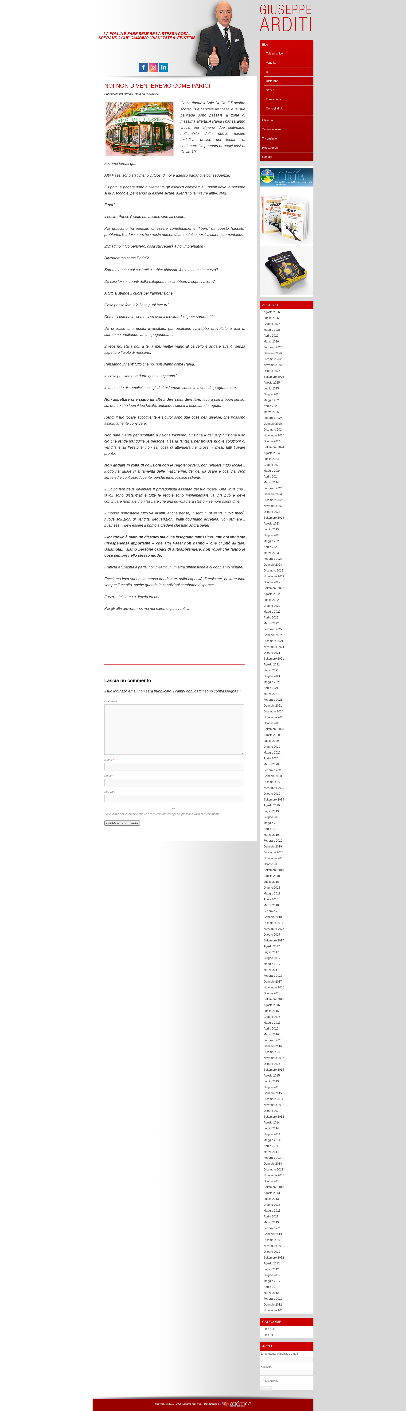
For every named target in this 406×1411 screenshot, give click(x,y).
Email (108, 775)
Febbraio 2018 (273, 911)
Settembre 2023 (274, 517)
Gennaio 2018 (273, 917)
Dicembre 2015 (273, 1052)
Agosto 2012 (272, 1263)
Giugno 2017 (272, 958)
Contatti (267, 157)
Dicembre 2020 (273, 711)
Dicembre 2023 (273, 500)
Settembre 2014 (274, 1116)
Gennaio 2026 (273, 353)
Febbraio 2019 (273, 840)
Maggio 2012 (272, 1281)
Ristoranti (272, 81)
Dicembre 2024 (273, 429)
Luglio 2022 (271, 600)
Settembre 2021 (274, 658)
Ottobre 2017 (272, 934)
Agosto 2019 (272, 805)
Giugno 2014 (272, 1134)
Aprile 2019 (271, 829)
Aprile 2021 (271, 688)
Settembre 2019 (274, 799)
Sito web (109, 791)
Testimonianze (271, 129)
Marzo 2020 (271, 764)
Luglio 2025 (271, 388)
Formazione (273, 99)
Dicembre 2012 (273, 1240)
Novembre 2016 (274, 987)
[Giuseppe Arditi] (285, 29)
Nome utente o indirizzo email (279, 1353)
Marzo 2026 (271, 341)
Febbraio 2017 (273, 975)
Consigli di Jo (274, 108)
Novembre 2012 (274, 1246)
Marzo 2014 (271, 1152)
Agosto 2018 (272, 876)
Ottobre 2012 (272, 1251)
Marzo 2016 (271, 1034)
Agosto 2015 (272, 1075)
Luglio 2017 (271, 952)
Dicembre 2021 (273, 641)
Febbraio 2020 (273, 770)
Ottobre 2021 (272, 652)
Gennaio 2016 (273, 1046)
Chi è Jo (267, 120)
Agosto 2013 (272, 1193)
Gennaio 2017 (273, 981)
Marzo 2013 (271, 1222)
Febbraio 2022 (273, 629)
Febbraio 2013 (273, 1228)
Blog (265, 44)
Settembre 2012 (274, 1257)
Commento (111, 701)
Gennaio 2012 (273, 1304)
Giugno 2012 (272, 1275)
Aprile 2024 (271, 476)
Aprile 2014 (271, 1146)
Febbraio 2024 (273, 488)
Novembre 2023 (274, 506)
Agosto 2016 (272, 1005)
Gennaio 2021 (273, 705)
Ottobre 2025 (272, 371)
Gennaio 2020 (273, 776)
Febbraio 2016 (273, 1040)
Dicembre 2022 (273, 570)
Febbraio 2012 (273, 1298)
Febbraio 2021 (273, 699)
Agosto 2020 (272, 735)
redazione (152, 94)
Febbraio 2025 (273, 418)
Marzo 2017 (271, 970)
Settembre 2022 (274, 588)
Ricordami (271, 1381)
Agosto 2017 (272, 946)
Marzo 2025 (271, 412)
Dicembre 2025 (273, 359)
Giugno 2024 (272, 464)
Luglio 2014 (271, 1128)
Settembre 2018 (274, 870)
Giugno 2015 (272, 1087)
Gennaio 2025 (273, 423)
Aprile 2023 (271, 547)
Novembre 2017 (274, 928)
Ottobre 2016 (272, 993)
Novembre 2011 (274, 1310)
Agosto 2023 (272, 523)
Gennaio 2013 (273, 1234)
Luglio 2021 (271, 670)
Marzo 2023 (271, 553)
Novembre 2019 (274, 787)
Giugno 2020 (272, 746)
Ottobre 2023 (272, 511)
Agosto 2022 (272, 594)
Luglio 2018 (271, 881)
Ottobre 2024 (272, 441)
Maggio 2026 (272, 329)
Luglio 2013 (271, 1199)
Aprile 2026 (271, 335)
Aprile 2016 (271, 1028)
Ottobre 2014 (272, 1110)
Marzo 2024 (271, 482)
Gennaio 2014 (273, 1163)
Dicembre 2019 (273, 782)
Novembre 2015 (274, 1058)
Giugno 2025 (272, 394)
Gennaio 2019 (273, 846)
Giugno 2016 (272, 1016)
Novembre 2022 (274, 576)
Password (266, 1366)
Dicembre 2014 (273, 1099)
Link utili (269, 1335)
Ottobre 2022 (272, 582)
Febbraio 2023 (273, 558)
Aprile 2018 (271, 899)
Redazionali (270, 147)
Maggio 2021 (272, 682)
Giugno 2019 (272, 817)
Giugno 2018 (272, 887)
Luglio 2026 (271, 318)
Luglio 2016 (271, 1011)
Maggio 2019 (272, 823)
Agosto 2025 (272, 382)
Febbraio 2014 (273, 1157)
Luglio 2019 (271, 811)
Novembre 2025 (274, 365)
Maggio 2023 (272, 541)
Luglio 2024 (271, 459)
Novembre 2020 (274, 717)
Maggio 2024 (272, 470)
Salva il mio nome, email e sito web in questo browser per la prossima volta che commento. (162, 814)
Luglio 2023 (271, 529)
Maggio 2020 (272, 752)
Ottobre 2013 (272, 1181)
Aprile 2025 (271, 406)
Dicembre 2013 (273, 1169)
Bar (268, 72)
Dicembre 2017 (273, 923)
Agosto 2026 (272, 312)
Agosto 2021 (272, 664)
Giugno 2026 (272, 324)
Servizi (270, 90)
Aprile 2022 (271, 617)
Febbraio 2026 (273, 347)
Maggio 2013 (272, 1210)
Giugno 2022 (272, 605)
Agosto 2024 (272, 453)
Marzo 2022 (271, 623)
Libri (266, 1329)
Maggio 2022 (272, 611)
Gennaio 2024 (273, 494)
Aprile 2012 (271, 1287)
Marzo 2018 (271, 905)
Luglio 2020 (271, 740)
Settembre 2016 (274, 999)
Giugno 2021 (272, 676)
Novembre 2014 (274, 1105)
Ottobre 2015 (272, 1063)
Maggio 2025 (272, 400)
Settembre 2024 (274, 447)
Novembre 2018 (274, 858)
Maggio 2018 (272, 893)
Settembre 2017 (274, 940)
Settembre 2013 (274, 1187)
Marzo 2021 (271, 694)
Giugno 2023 (272, 535)
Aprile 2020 (271, 758)
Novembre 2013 (274, 1175)
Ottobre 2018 (272, 864)
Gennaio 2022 (273, 635)
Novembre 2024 (274, 435)
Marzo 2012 (271, 1292)
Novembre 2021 (274, 647)
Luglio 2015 (271, 1081)
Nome (109, 760)
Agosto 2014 (272, 1122)
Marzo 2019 (271, 834)
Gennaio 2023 (273, 564)
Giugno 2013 (272, 1204)
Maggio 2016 (272, 1022)
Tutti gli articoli (275, 53)
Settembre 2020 (274, 729)
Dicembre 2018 (273, 852)
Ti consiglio (269, 138)
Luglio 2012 (271, 1269)
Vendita (271, 62)
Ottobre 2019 (272, 793)
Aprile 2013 (271, 1216)
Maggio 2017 (272, 964)
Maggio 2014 (272, 1140)
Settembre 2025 (274, 376)
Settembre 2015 (274, 1069)
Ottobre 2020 (272, 723)
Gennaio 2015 (273, 1093)
